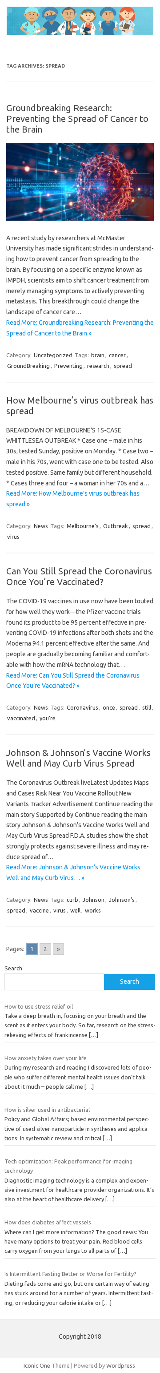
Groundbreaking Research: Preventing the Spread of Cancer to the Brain (77, 118)
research (98, 366)
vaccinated (21, 718)
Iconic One (37, 1365)
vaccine (39, 910)
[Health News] (80, 32)
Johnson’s (122, 899)
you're (48, 718)
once (109, 707)
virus (13, 536)
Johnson (93, 899)
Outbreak (115, 526)
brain (97, 355)
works (93, 910)
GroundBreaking (28, 366)
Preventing (68, 366)
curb (72, 899)
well (75, 910)
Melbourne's (83, 526)
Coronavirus (82, 707)
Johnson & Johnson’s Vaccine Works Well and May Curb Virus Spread (78, 757)
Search (13, 968)
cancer (117, 355)
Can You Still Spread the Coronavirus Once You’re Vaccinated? (79, 576)
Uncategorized (53, 355)
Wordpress (120, 1365)
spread (123, 366)
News (41, 526)
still (146, 707)
